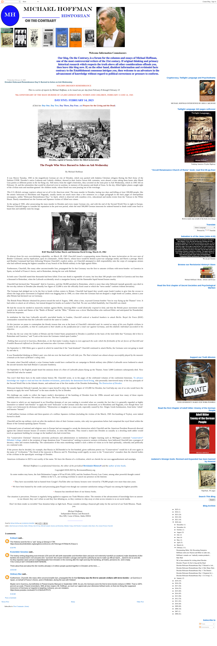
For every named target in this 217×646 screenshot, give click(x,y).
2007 (176, 611)
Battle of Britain (28, 526)
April (179, 542)
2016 (176, 588)
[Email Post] (35, 523)
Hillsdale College (68, 526)
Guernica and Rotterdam (57, 526)
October (179, 530)
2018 (176, 583)
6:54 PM (13, 548)
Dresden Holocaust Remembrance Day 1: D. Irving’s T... (194, 575)
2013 (176, 596)
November (180, 527)
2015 (176, 591)
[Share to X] (42, 523)
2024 (176, 512)
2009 (176, 606)
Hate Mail (179, 558)
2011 (176, 601)
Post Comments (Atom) (21, 606)
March (179, 545)
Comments (205, 627)
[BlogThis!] (40, 523)
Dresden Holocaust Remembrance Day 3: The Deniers (193, 570)
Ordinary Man (16, 574)
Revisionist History (91, 466)
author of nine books (117, 466)
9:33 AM (13, 594)
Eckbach (14, 538)
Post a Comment (10, 598)
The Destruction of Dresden (110, 383)
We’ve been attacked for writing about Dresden (191, 560)
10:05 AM (13, 570)
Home (73, 602)
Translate (212, 230)
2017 (176, 586)
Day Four (74, 105)
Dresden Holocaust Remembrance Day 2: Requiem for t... (195, 573)
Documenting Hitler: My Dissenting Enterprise (191, 550)
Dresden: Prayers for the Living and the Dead (191, 563)
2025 (176, 509)
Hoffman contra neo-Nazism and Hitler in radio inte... (193, 553)
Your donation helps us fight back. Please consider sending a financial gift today (71, 504)
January (179, 578)
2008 (176, 609)
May (178, 540)
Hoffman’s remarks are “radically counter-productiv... (193, 555)
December (180, 525)
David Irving (36, 526)
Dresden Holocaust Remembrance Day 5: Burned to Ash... (195, 565)
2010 (176, 604)
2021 (176, 519)
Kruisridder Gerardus (19, 552)
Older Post (140, 602)
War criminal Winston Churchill (104, 526)
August (179, 532)
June (178, 537)
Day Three (64, 105)
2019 (176, 581)
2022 (176, 517)
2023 (176, 514)
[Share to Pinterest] (47, 523)
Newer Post (5, 602)
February (180, 547)
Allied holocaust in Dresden (16, 526)
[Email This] (38, 523)
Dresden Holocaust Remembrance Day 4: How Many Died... (195, 568)
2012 (176, 598)
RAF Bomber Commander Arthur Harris (84, 526)
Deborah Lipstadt (45, 526)
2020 (176, 522)
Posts (203, 624)
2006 (176, 614)
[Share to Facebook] (45, 523)
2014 (176, 593)
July (178, 535)
